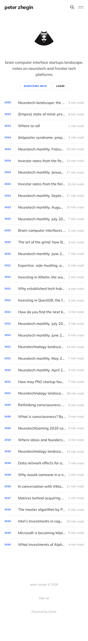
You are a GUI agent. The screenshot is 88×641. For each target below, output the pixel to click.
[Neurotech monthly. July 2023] (44, 219)
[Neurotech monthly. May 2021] (44, 358)
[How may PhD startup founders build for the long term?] (44, 382)
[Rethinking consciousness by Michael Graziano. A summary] (44, 405)
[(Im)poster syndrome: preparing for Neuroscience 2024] (44, 137)
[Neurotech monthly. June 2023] (44, 254)
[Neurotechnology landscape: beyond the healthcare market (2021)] (44, 393)
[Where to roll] (44, 126)
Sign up (44, 598)
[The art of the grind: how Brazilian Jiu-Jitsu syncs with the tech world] (44, 242)
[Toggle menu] (80, 7)
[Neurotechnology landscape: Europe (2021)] (44, 346)
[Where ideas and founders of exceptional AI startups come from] (44, 440)
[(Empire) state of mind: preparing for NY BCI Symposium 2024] (44, 114)
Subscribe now (35, 86)
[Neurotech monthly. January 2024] (44, 172)
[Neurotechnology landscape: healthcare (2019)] (44, 451)
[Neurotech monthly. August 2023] (44, 207)
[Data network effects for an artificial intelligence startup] (44, 463)
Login (60, 86)
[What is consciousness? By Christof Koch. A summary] (44, 416)
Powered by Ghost (44, 611)
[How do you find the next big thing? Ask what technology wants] (44, 312)
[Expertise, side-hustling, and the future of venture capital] (44, 265)
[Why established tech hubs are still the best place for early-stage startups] (44, 288)
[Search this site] (72, 7)
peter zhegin (19, 7)
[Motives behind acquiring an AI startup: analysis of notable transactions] (44, 498)
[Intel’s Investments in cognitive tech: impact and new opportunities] (44, 521)
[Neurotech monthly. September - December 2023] (44, 195)
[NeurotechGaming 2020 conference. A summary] (44, 428)
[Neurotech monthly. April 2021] (44, 370)
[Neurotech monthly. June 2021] (44, 335)
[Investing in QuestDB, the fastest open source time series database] (44, 300)
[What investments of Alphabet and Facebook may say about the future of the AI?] (44, 544)
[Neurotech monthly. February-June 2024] (44, 149)
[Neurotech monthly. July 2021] (44, 323)
